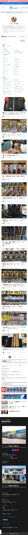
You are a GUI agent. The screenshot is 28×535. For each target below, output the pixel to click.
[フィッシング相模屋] (14, 8)
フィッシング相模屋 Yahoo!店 (9, 516)
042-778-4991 (6, 456)
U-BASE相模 (6, 522)
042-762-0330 (6, 496)
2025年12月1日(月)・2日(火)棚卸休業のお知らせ (11, 371)
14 (21, 356)
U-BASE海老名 (6, 524)
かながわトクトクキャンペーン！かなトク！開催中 (11, 365)
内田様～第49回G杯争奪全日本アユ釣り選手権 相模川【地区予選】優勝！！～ (13, 378)
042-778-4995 (6, 458)
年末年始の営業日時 (5, 368)
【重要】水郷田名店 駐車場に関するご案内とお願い (11, 374)
